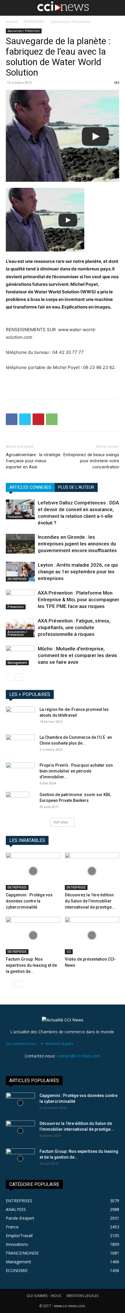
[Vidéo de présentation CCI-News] (92, 935)
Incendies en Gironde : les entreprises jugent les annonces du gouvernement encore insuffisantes (77, 543)
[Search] (117, 8)
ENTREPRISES (34, 21)
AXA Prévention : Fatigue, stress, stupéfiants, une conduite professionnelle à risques (74, 627)
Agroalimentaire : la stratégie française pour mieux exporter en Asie (33, 461)
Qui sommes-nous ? (22, 1043)
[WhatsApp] (52, 419)
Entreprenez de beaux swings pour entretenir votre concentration (91, 461)
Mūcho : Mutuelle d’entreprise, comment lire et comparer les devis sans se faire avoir (77, 655)
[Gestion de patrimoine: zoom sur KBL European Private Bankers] (17, 802)
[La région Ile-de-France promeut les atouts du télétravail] (20, 717)
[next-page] (18, 677)
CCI (10, 551)
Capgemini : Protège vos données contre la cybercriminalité (29, 901)
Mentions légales (59, 1043)
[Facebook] (11, 419)
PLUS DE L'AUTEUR (76, 487)
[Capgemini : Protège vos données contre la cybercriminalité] (33, 871)
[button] (10, 8)
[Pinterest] (38, 419)
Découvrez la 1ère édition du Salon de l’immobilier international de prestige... (90, 901)
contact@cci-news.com (78, 1056)
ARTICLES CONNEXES (30, 487)
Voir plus (60, 822)
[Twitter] (25, 419)
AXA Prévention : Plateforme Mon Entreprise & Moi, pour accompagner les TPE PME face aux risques (78, 599)
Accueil (11, 21)
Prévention (16, 607)
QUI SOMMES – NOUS (43, 1295)
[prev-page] (9, 677)
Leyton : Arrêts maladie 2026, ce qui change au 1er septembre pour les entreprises (78, 571)
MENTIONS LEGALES (83, 1295)
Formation (15, 517)
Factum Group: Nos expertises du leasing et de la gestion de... (31, 965)
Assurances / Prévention (70, 21)
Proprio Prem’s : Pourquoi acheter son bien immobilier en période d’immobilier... (76, 771)
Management (17, 663)
